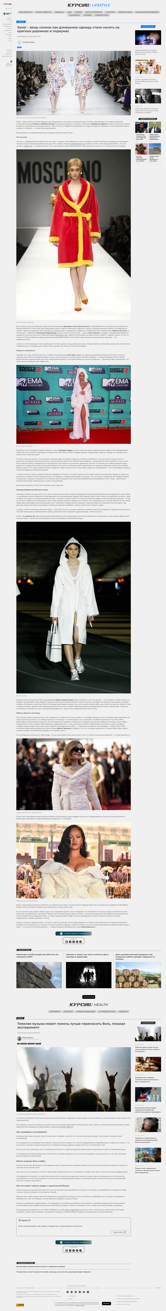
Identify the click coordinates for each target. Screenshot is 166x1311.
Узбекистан (9, 66)
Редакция (9, 50)
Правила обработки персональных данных (128, 1298)
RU (6, 8)
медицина (31, 1043)
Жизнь (78, 12)
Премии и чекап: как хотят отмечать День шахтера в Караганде (87, 955)
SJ (18, 1043)
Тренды (87, 15)
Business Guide (8, 26)
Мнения (10, 38)
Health (10, 32)
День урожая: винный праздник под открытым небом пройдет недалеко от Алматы (135, 956)
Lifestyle (9, 28)
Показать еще (89, 997)
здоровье (23, 1043)
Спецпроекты (8, 54)
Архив (10, 40)
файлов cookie (80, 1305)
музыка (38, 1043)
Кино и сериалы (94, 12)
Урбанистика (101, 15)
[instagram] (68, 1292)
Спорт (10, 36)
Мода (19, 47)
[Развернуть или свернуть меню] (11, 45)
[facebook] (88, 1292)
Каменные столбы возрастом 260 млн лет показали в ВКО (37, 955)
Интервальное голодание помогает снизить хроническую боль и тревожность (146, 1080)
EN (8, 8)
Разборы (123, 1012)
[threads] (84, 1292)
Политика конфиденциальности (125, 1296)
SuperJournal (8, 30)
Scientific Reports (66, 1127)
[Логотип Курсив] (8, 4)
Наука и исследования (147, 12)
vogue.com (28, 146)
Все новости (25, 12)
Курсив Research (7, 24)
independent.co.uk (78, 144)
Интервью (55, 1012)
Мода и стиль (125, 12)
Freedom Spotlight (7, 56)
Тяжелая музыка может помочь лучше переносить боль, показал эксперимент (147, 1049)
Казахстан (9, 64)
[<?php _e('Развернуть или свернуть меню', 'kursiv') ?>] (11, 61)
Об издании (72, 1296)
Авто (10, 22)
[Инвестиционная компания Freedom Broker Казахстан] (7, 14)
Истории (9, 20)
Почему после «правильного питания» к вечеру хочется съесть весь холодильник (147, 1170)
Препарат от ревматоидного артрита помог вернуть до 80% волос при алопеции (146, 1140)
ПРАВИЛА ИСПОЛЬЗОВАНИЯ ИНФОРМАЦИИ (126, 1301)
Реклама (9, 52)
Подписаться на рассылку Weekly (77, 1285)
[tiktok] (80, 1292)
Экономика (9, 34)
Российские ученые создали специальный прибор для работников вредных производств (148, 1110)
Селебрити (74, 15)
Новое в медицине (86, 1012)
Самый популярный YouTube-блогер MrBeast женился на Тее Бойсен (146, 81)
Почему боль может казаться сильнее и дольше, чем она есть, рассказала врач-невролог (53, 1272)
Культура (110, 12)
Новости (9, 18)
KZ (11, 8)
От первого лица (107, 1012)
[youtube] (76, 1292)
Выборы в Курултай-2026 (122, 1304)
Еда (69, 12)
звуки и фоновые (72, 1210)
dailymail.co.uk (61, 335)
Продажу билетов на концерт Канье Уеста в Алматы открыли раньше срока (146, 52)
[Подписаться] (98, 1288)
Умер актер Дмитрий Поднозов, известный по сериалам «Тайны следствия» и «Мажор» (146, 110)
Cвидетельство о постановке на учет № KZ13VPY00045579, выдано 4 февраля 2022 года (36, 1294)
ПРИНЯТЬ (106, 1303)
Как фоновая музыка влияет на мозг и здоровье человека (40, 1266)
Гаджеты (59, 12)
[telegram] (72, 1292)
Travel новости (43, 12)
